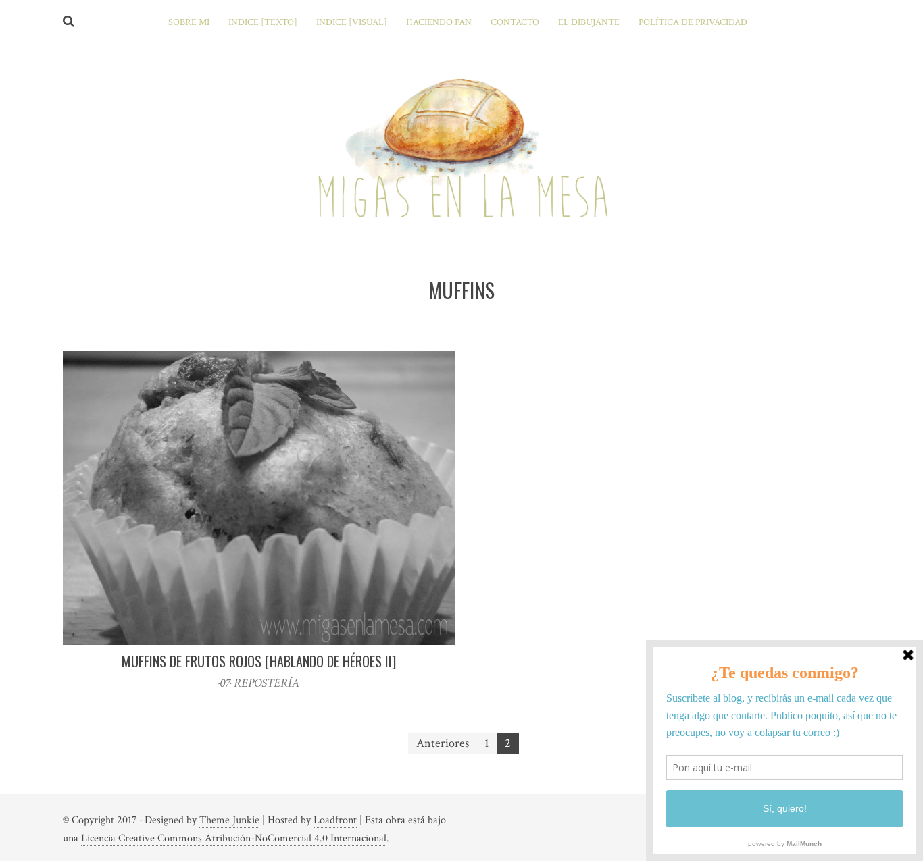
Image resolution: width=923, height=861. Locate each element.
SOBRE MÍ (188, 22)
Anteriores (442, 743)
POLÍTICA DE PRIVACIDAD (693, 22)
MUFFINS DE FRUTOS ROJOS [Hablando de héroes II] (259, 661)
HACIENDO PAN (439, 22)
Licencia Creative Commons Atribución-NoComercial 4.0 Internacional (233, 838)
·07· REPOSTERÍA (258, 683)
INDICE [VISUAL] (351, 22)
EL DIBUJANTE (589, 22)
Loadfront (335, 820)
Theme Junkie (229, 820)
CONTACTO (515, 22)
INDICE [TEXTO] (262, 22)
